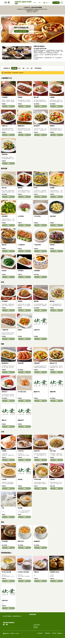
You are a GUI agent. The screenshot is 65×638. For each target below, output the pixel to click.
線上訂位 (36, 626)
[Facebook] (4, 624)
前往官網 (36, 627)
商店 (40, 2)
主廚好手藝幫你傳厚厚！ (13, 31)
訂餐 (35, 2)
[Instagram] (7, 624)
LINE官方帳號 (37, 624)
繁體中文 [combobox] (47, 2)
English (17, 633)
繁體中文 (13, 633)
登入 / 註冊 (56, 2)
